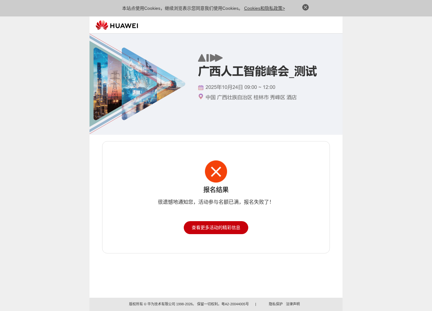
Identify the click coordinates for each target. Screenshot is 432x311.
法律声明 (293, 304)
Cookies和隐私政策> (264, 8)
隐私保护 (276, 304)
